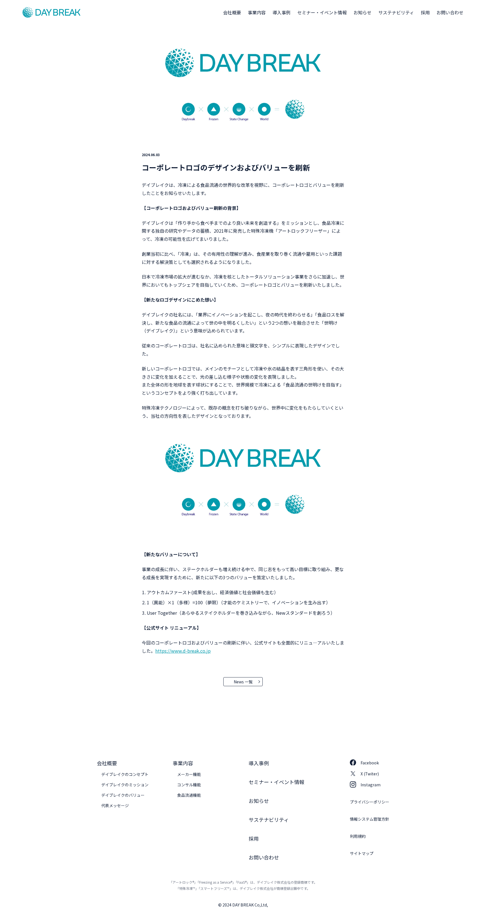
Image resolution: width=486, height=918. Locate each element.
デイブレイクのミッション (124, 784)
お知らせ (363, 12)
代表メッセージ (115, 805)
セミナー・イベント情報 (322, 12)
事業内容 (257, 12)
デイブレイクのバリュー (123, 795)
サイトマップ (362, 853)
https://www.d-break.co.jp (183, 650)
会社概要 (232, 12)
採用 (425, 12)
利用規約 (358, 836)
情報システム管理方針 (369, 819)
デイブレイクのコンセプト (124, 774)
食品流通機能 (189, 795)
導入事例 (282, 12)
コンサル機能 (189, 784)
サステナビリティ (396, 12)
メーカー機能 (189, 774)
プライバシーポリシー (369, 802)
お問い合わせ (450, 12)
